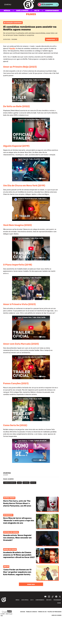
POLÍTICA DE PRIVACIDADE (54, 611)
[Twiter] (60, 597)
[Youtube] (45, 597)
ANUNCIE (22, 611)
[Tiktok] (53, 597)
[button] (39, 4)
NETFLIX (33, 482)
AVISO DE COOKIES (56, 615)
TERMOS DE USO (42, 611)
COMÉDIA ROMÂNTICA (9, 482)
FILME (19, 482)
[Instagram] (49, 597)
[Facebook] (56, 597)
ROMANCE (26, 482)
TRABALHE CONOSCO (31, 611)
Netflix (12, 48)
